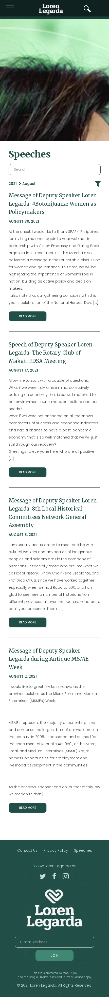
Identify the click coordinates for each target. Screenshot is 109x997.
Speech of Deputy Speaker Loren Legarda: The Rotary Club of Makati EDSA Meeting (51, 352)
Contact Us (27, 850)
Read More (27, 316)
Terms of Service (73, 977)
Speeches (83, 850)
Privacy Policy (56, 850)
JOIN (55, 955)
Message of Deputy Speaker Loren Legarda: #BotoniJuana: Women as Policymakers (53, 203)
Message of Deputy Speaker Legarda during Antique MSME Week (48, 659)
